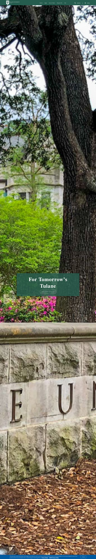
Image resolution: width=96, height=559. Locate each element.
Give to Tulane (52, 3)
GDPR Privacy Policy (54, 557)
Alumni (41, 3)
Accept (83, 556)
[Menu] (85, 3)
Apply (46, 3)
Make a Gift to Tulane (48, 292)
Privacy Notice (45, 557)
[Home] (13, 3)
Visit (65, 3)
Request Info (59, 3)
